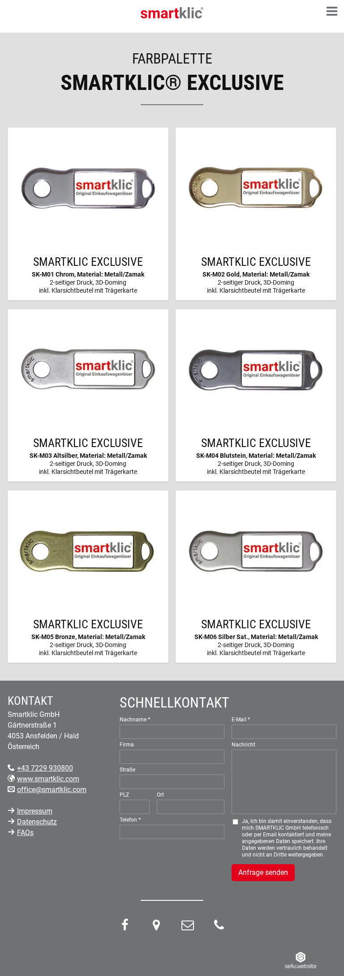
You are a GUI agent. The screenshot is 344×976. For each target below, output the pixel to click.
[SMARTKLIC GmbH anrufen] (219, 927)
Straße (127, 770)
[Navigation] (331, 12)
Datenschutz (37, 822)
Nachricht (243, 745)
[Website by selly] (300, 959)
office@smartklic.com (51, 789)
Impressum (34, 811)
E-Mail (239, 719)
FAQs (25, 832)
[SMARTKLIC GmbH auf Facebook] (125, 927)
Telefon (128, 820)
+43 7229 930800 (45, 768)
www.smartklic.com (48, 779)
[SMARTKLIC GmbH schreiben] (187, 927)
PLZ (124, 795)
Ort (160, 795)
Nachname (133, 719)
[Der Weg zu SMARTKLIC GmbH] (156, 927)
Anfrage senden (263, 872)
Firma (127, 745)
